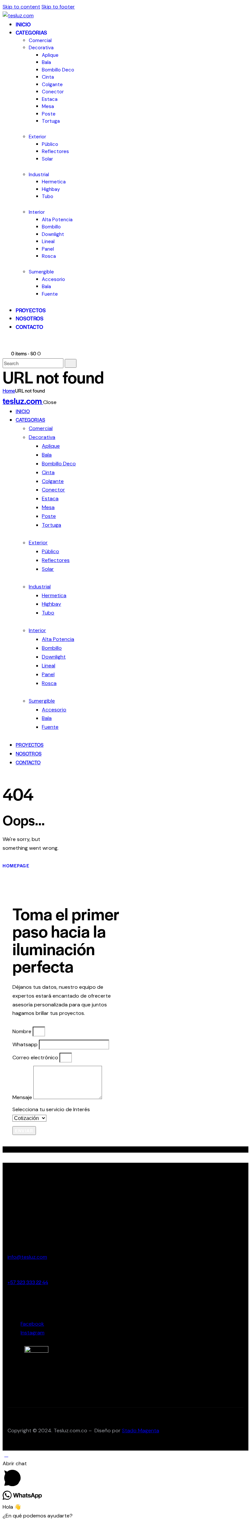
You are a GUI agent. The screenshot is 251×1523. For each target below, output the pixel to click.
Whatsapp (25, 1044)
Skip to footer (58, 6)
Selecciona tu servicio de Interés (51, 1109)
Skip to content (21, 6)
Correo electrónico (35, 1057)
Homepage (16, 866)
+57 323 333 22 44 (28, 1282)
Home (9, 390)
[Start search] (70, 363)
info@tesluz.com (27, 1256)
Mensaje (22, 1097)
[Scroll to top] (6, 1454)
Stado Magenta (140, 1430)
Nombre (22, 1031)
